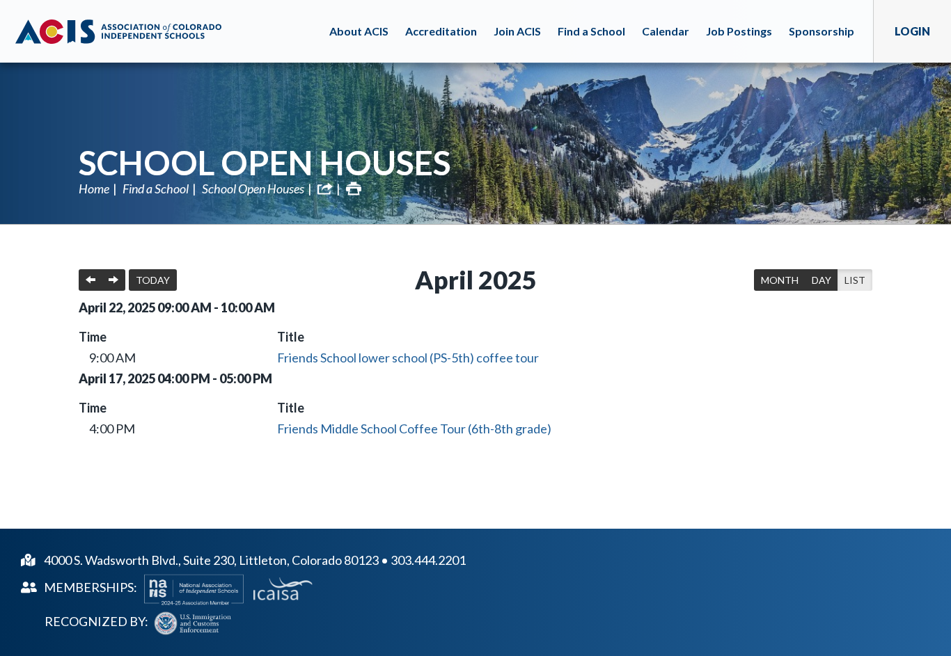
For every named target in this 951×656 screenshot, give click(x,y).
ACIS (118, 31)
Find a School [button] (591, 31)
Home (94, 188)
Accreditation (441, 31)
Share (325, 188)
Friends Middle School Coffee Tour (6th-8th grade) (414, 428)
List (854, 280)
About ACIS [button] (358, 31)
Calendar (665, 31)
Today (153, 280)
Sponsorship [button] (821, 31)
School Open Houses (265, 162)
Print (353, 188)
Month (780, 280)
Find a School (156, 188)
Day (821, 280)
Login (912, 31)
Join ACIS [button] (517, 31)
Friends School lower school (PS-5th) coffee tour (408, 357)
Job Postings (739, 31)
